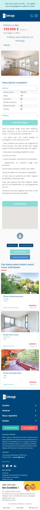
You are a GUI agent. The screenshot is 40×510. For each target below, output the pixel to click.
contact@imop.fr (26, 245)
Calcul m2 (5, 473)
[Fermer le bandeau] (38, 1)
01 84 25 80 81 (29, 428)
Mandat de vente (7, 479)
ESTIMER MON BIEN (10, 428)
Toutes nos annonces (20, 257)
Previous (4, 63)
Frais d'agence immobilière (10, 477)
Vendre (5, 405)
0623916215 (12, 245)
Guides (5, 420)
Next (36, 63)
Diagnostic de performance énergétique (15, 475)
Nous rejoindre (9, 415)
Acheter (6, 410)
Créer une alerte (20, 252)
